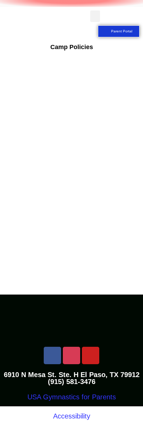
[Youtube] (90, 355)
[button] (95, 16)
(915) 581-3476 (71, 381)
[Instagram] (71, 355)
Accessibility (71, 416)
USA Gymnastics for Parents (71, 397)
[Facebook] (52, 355)
